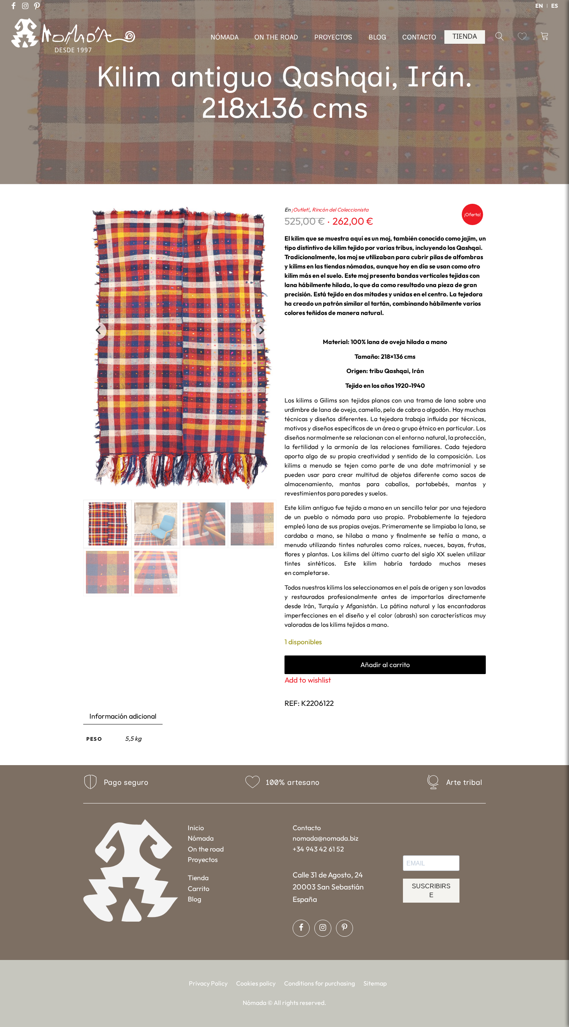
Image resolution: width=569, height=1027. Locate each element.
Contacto (307, 827)
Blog (194, 899)
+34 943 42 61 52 (318, 849)
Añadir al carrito (385, 664)
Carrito (198, 888)
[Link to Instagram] (25, 6)
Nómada (201, 838)
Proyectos (203, 859)
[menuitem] (539, 6)
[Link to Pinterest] (37, 6)
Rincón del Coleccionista (340, 209)
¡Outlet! (300, 209)
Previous (97, 330)
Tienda (198, 877)
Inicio (196, 827)
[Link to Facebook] (13, 6)
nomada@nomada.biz (325, 838)
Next (261, 330)
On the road (206, 849)
